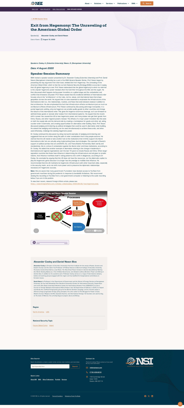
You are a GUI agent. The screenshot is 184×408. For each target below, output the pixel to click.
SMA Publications (59, 9)
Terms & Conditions (57, 396)
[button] (88, 3)
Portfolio (57, 379)
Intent (51, 325)
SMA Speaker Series (74, 9)
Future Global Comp (40, 325)
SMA (39, 379)
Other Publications (48, 379)
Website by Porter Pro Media (72, 396)
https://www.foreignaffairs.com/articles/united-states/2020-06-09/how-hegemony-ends (64, 184)
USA (47, 312)
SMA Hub (35, 9)
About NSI (34, 379)
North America (38, 312)
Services (64, 379)
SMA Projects (45, 9)
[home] (37, 3)
